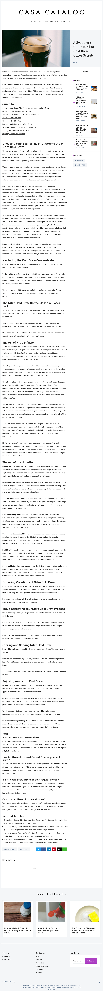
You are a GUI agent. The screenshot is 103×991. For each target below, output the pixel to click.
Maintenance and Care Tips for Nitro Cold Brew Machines (25, 833)
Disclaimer (39, 969)
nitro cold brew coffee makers (43, 724)
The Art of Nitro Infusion (11, 118)
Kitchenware (51, 22)
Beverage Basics (9, 849)
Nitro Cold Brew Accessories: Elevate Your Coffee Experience (27, 839)
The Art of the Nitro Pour (11, 121)
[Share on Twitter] (38, 849)
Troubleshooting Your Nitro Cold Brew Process (19, 127)
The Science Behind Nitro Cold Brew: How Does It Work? (25, 820)
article (28, 714)
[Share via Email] (59, 849)
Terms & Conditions (42, 966)
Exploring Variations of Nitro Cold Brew (17, 124)
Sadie (85, 71)
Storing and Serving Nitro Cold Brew (16, 131)
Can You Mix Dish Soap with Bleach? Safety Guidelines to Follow (17, 930)
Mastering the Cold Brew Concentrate (16, 111)
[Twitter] (99, 982)
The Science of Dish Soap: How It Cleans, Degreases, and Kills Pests (83, 930)
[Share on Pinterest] (54, 849)
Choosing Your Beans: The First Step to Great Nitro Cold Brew (25, 108)
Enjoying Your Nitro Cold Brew (13, 134)
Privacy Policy (40, 963)
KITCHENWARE (80, 165)
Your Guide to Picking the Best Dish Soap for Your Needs (49, 930)
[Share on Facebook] (43, 849)
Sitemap (39, 973)
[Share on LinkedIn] (49, 849)
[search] (70, 21)
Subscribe (91, 961)
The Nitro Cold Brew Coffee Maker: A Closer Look (20, 114)
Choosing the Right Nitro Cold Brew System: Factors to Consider (28, 827)
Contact (39, 960)
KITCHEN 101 (24, 849)
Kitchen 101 (36, 22)
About (64, 22)
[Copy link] (64, 849)
